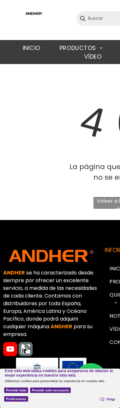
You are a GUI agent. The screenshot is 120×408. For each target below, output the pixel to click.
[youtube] (10, 350)
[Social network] (26, 350)
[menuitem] (31, 48)
